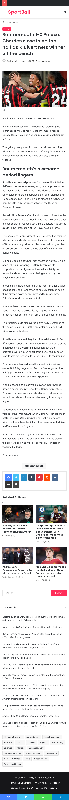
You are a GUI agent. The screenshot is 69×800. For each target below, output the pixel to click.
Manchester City (36, 748)
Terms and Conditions (20, 782)
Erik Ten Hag (57, 742)
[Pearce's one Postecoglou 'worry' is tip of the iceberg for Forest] (17, 555)
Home (7, 22)
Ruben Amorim (40, 759)
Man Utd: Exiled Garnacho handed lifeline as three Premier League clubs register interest (51, 571)
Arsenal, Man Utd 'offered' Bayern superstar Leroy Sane (30, 716)
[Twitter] (16, 477)
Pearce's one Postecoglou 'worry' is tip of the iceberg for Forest (17, 570)
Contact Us (41, 788)
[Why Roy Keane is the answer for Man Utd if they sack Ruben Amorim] (17, 514)
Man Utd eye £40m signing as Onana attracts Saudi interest (32, 627)
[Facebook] (8, 477)
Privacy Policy (40, 782)
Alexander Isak (33, 737)
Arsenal (20, 742)
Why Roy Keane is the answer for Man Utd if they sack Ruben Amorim (16, 528)
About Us (54, 788)
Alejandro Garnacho (13, 737)
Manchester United (12, 753)
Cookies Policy (17, 788)
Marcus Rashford (33, 753)
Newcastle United (12, 759)
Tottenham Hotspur (12, 764)
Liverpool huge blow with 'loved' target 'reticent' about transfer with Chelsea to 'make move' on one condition (50, 531)
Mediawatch (51, 753)
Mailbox (20, 748)
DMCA (30, 788)
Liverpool (8, 748)
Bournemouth (35, 466)
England (43, 742)
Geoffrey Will (12, 61)
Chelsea (31, 742)
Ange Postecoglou (52, 737)
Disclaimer (54, 782)
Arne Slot (8, 742)
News (15, 22)
